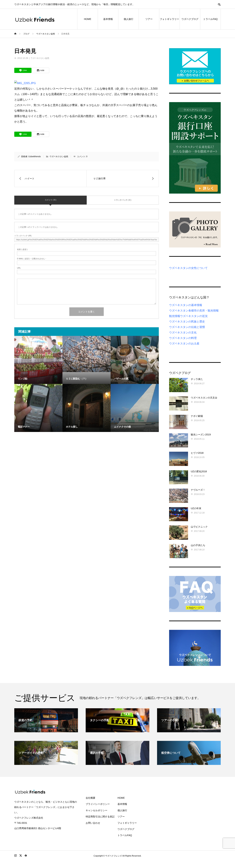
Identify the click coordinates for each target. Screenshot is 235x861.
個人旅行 (128, 19)
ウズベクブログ (189, 19)
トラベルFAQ (210, 19)
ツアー (149, 19)
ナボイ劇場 (197, 416)
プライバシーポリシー (98, 804)
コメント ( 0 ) (50, 200)
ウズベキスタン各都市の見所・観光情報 (194, 310)
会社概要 (90, 797)
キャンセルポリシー (96, 810)
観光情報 (174, 316)
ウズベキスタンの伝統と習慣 (187, 327)
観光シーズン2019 (201, 434)
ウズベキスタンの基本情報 (185, 305)
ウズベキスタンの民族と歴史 (187, 321)
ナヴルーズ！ (198, 489)
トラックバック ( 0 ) (122, 200)
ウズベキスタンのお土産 (184, 343)
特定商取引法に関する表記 (100, 816)
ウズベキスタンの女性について (188, 268)
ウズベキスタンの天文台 (204, 397)
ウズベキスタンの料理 (183, 338)
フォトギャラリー (169, 19)
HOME (87, 19)
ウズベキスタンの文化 (183, 332)
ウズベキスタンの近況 (194, 316)
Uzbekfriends (34, 156)
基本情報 (108, 19)
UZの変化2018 (199, 471)
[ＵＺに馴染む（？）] (86, 354)
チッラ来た (197, 379)
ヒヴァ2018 (197, 453)
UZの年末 (196, 508)
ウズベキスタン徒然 (40, 58)
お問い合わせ (93, 823)
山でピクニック (199, 526)
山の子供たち (198, 545)
